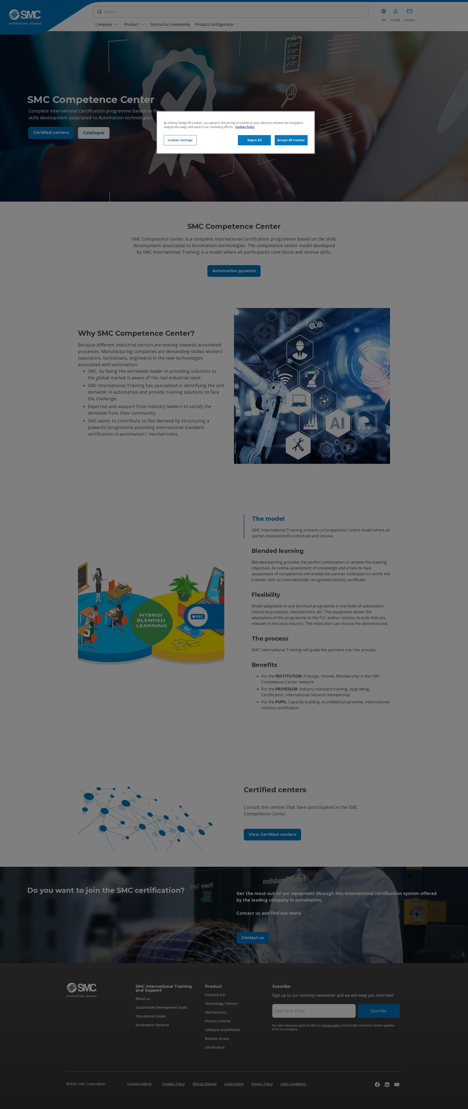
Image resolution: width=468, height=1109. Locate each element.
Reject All (254, 140)
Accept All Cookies (291, 140)
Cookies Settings (180, 140)
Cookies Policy (244, 127)
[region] (235, 132)
